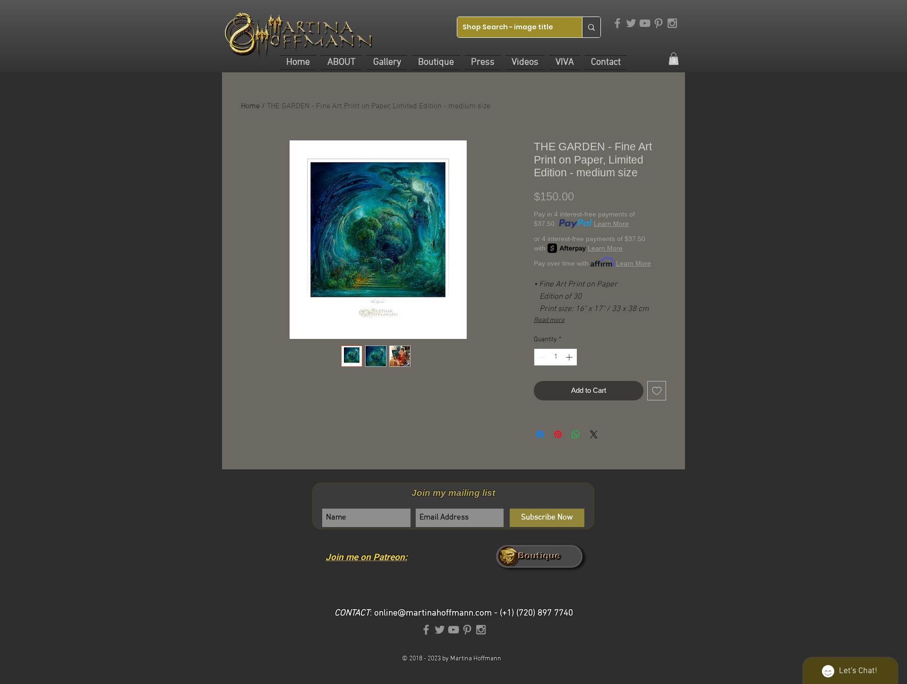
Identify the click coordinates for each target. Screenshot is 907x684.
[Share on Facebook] (540, 434)
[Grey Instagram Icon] (672, 23)
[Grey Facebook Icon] (617, 23)
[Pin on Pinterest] (558, 434)
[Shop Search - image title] (591, 27)
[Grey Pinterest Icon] (658, 23)
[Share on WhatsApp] (576, 434)
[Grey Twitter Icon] (631, 23)
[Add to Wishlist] (657, 390)
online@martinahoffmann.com (433, 613)
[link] (673, 58)
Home (250, 106)
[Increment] (570, 357)
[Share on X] (593, 434)
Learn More (611, 223)
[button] (341, 62)
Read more (549, 320)
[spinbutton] (555, 357)
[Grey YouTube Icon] (644, 23)
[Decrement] (541, 357)
